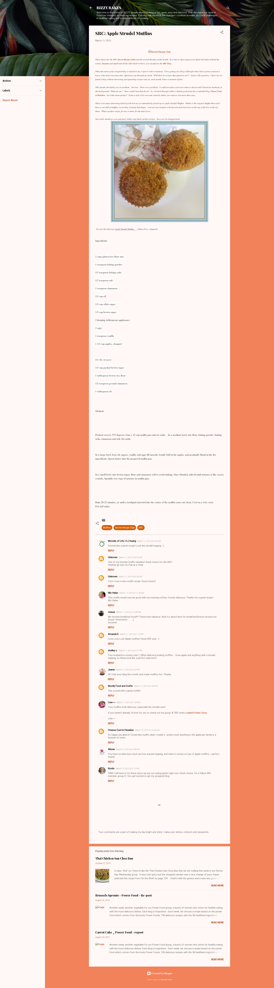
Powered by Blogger (161, 973)
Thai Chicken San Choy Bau (114, 858)
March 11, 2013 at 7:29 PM (128, 702)
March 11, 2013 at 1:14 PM (131, 634)
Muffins (107, 527)
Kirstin (111, 768)
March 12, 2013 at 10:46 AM (147, 730)
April (115, 63)
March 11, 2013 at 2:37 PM (128, 670)
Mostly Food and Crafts (120, 686)
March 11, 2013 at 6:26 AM (149, 541)
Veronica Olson (166, 980)
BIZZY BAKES (109, 7)
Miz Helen (113, 592)
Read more (217, 885)
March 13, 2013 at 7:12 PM (127, 768)
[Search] (228, 8)
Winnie (111, 749)
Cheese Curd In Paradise (121, 730)
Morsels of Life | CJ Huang (122, 541)
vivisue (111, 612)
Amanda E (113, 634)
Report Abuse (10, 100)
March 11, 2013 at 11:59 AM (131, 593)
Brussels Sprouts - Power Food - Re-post (123, 895)
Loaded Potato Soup (196, 712)
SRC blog (166, 63)
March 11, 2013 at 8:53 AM (130, 557)
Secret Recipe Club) (127, 59)
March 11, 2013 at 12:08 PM (128, 612)
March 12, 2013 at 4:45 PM (128, 749)
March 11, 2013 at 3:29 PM (145, 686)
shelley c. (112, 650)
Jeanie (111, 669)
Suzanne (105, 63)
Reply (111, 550)
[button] (222, 32)
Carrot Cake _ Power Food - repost (119, 932)
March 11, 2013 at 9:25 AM (130, 576)
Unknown (112, 557)
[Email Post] (103, 521)
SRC (141, 527)
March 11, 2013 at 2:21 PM (130, 650)
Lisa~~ (111, 702)
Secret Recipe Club (125, 527)
